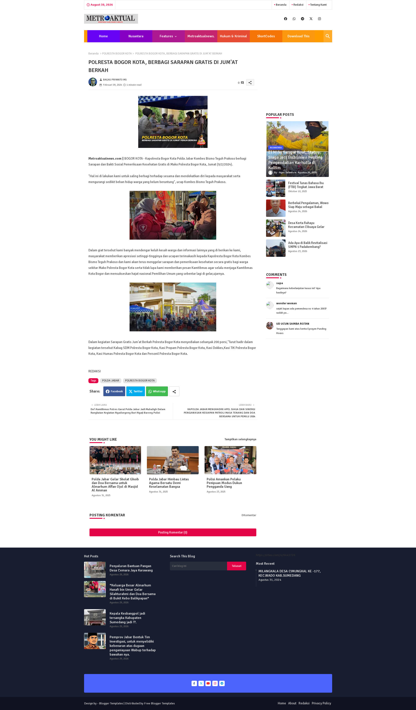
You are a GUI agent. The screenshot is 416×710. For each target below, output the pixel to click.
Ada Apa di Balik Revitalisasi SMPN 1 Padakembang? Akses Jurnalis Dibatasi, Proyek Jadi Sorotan (307, 249)
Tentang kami (318, 5)
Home (103, 36)
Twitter (138, 391)
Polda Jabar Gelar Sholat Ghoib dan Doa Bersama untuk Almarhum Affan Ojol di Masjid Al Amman (115, 485)
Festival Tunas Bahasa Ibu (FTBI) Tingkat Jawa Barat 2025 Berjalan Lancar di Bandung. (306, 189)
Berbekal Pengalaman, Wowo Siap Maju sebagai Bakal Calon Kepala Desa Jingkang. (308, 207)
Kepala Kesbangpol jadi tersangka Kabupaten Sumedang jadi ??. (127, 617)
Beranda (280, 5)
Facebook (117, 391)
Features (166, 36)
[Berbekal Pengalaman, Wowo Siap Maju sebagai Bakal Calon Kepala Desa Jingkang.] (276, 208)
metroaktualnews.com (200, 38)
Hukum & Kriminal (233, 36)
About (292, 703)
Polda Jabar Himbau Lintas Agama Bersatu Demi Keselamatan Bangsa (169, 483)
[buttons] (285, 18)
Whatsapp (159, 391)
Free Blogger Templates (159, 703)
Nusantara (135, 36)
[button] (327, 36)
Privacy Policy (321, 703)
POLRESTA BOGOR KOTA (117, 53)
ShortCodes (266, 36)
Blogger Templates (111, 703)
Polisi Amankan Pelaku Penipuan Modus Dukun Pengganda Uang (224, 483)
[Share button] (174, 391)
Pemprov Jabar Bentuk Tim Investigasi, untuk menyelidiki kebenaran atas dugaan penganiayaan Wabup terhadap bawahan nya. (133, 646)
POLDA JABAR (110, 380)
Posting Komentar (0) (172, 532)
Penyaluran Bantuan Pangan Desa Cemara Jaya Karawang (131, 568)
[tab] (103, 36)
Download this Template (298, 38)
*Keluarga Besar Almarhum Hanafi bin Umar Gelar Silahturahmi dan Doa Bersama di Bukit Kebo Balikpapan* (133, 591)
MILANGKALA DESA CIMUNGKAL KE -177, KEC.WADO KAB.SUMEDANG (289, 573)
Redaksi (298, 5)
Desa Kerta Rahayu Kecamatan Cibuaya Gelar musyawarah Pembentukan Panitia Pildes (307, 229)
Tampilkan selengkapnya (240, 439)
